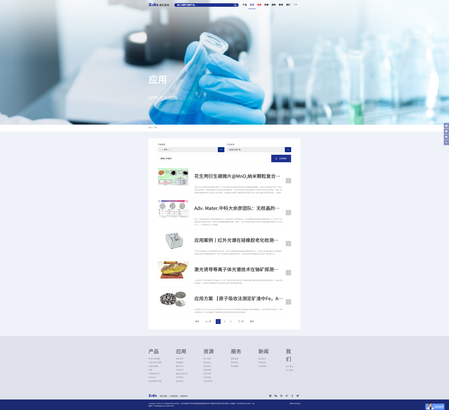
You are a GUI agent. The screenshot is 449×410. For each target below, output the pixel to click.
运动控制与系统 (155, 381)
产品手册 (207, 377)
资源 (266, 5)
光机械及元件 (154, 374)
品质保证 (234, 362)
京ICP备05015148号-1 (244, 403)
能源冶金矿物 (181, 374)
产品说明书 (208, 381)
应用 (252, 5)
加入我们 (289, 370)
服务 (274, 5)
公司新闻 (262, 366)
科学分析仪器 (154, 359)
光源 (150, 370)
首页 (150, 127)
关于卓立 (289, 366)
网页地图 (163, 396)
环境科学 (179, 370)
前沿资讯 (262, 359)
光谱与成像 (153, 366)
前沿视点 (207, 362)
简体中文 (292, 403)
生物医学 (179, 362)
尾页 (252, 321)
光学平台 (152, 377)
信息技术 (179, 381)
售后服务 (234, 366)
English (298, 403)
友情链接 (174, 396)
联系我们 (184, 396)
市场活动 (262, 362)
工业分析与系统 (155, 362)
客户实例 (207, 359)
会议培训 (207, 366)
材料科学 (179, 359)
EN (296, 4)
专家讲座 (207, 370)
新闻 (281, 5)
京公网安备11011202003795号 (164, 406)
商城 (259, 5)
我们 (288, 5)
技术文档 (207, 374)
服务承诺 (234, 359)
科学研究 (179, 377)
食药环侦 (179, 366)
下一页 (241, 321)
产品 (245, 5)
